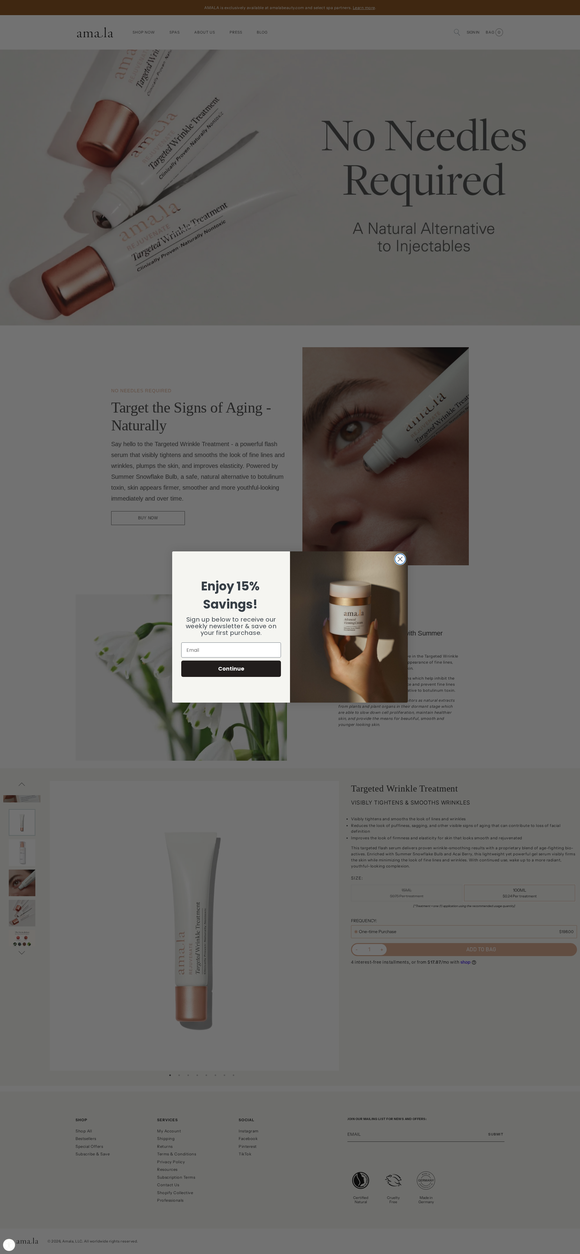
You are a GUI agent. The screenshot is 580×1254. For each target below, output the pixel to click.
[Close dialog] (400, 559)
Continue (231, 668)
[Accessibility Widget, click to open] (9, 1245)
